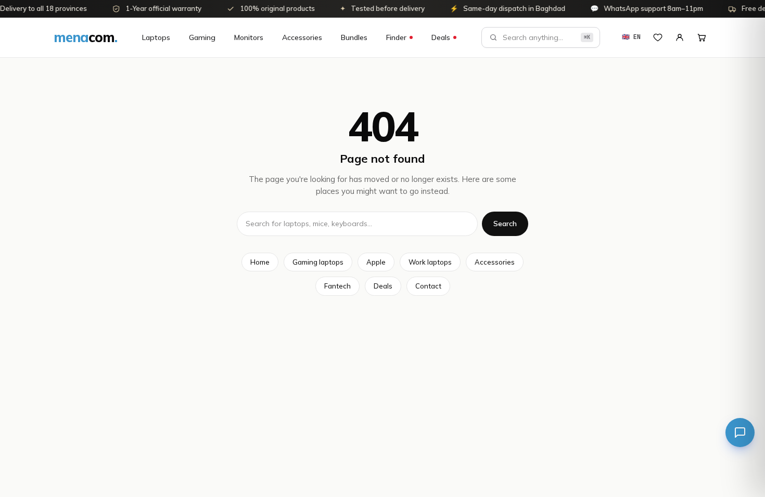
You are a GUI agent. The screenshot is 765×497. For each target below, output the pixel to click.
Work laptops (430, 262)
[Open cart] (701, 37)
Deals (440, 37)
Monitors (248, 37)
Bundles (354, 37)
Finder (396, 37)
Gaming (202, 37)
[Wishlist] (658, 37)
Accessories (302, 37)
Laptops (156, 37)
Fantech (337, 286)
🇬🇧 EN (631, 37)
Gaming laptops (317, 262)
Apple (376, 262)
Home (260, 262)
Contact (428, 286)
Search (505, 223)
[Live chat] (740, 432)
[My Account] (680, 37)
